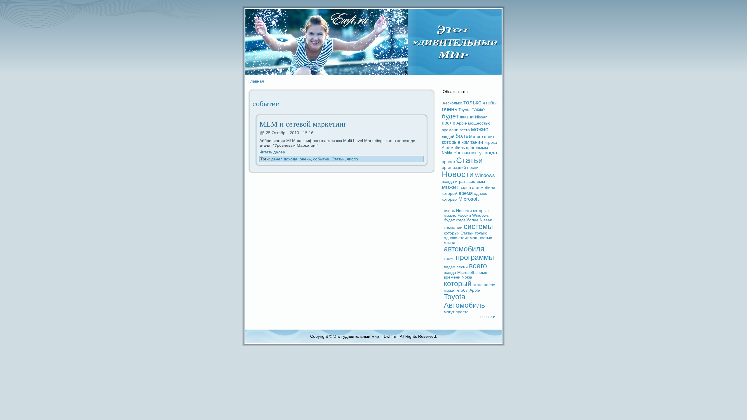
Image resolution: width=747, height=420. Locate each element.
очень (305, 159)
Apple (461, 123)
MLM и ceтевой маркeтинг (303, 124)
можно (479, 129)
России (461, 152)
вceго (465, 129)
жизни (467, 117)
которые (451, 142)
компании (472, 142)
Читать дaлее (272, 152)
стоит (489, 136)
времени (450, 129)
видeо (465, 187)
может (450, 187)
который (450, 193)
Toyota (464, 109)
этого (478, 136)
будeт (450, 116)
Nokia (447, 152)
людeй (448, 136)
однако (480, 193)
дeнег (276, 159)
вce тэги (487, 316)
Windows (485, 175)
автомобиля (483, 187)
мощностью (479, 123)
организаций (454, 167)
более (463, 136)
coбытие (321, 159)
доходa (290, 159)
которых (449, 199)
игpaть (461, 181)
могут (477, 152)
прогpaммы (477, 147)
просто (448, 161)
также (478, 109)
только (472, 102)
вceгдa (448, 181)
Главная (256, 81)
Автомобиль (453, 147)
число (352, 159)
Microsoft (468, 199)
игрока (490, 142)
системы (477, 181)
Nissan (481, 117)
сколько (455, 103)
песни (473, 167)
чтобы (490, 103)
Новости (458, 174)
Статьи (338, 159)
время (466, 193)
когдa (491, 152)
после (448, 123)
